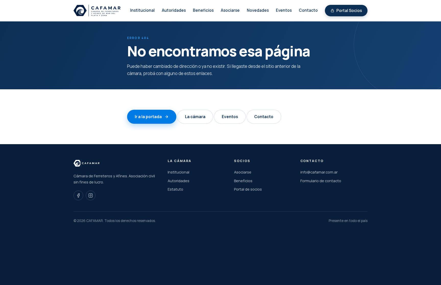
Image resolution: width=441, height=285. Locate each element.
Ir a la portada (148, 116)
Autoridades (174, 10)
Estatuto (175, 189)
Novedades (258, 10)
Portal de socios (248, 189)
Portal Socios (349, 10)
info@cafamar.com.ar (319, 172)
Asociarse (230, 10)
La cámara (195, 116)
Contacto (308, 10)
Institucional (142, 10)
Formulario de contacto (320, 180)
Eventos (284, 10)
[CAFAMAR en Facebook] (78, 195)
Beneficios (203, 10)
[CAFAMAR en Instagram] (90, 195)
